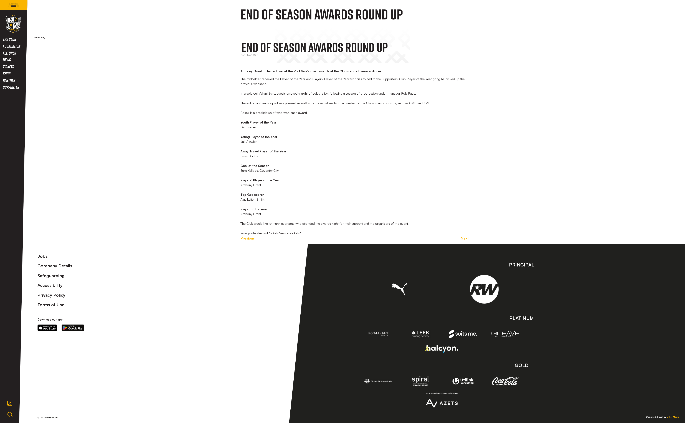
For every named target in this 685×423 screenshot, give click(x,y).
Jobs (42, 256)
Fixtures (9, 53)
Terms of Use (50, 304)
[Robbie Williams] (484, 289)
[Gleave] (505, 334)
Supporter (11, 87)
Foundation (11, 46)
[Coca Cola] (505, 381)
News (7, 59)
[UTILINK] (463, 381)
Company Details (54, 265)
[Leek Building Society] (421, 334)
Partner (9, 80)
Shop (6, 73)
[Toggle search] (10, 415)
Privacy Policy (51, 295)
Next (465, 238)
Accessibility (50, 285)
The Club (9, 39)
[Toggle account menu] (10, 403)
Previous (247, 238)
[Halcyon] (441, 349)
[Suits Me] (463, 334)
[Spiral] (421, 381)
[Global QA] (378, 381)
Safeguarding (51, 275)
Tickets (8, 66)
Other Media (673, 417)
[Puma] (399, 289)
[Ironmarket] (378, 334)
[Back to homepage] (13, 24)
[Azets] (441, 400)
